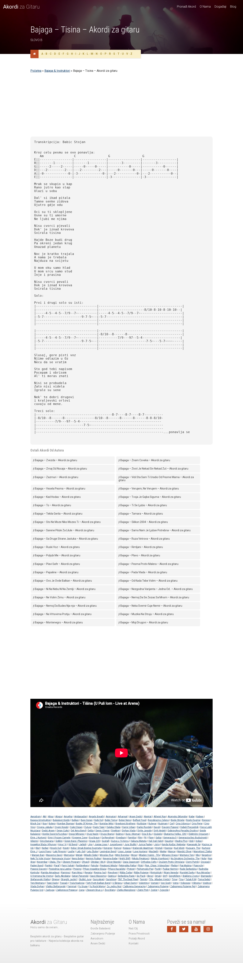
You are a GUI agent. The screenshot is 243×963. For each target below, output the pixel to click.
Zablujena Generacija (134, 886)
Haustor (169, 841)
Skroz (150, 876)
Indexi (199, 841)
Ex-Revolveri (108, 837)
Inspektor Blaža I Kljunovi (43, 844)
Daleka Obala (113, 827)
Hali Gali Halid (155, 841)
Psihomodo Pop (145, 869)
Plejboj (174, 865)
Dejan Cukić (63, 830)
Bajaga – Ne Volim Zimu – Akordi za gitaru (59, 597)
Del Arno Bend (78, 830)
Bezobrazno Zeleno (158, 820)
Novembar (42, 862)
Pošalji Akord (137, 938)
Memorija (69, 855)
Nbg (198, 855)
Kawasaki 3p (193, 844)
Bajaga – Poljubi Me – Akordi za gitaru (57, 555)
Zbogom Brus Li (94, 890)
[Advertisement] (121, 107)
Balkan (75, 820)
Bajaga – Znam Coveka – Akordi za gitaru (145, 460)
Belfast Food (139, 820)
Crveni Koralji (61, 827)
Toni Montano (37, 883)
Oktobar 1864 (98, 862)
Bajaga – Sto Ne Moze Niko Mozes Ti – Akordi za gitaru (67, 521)
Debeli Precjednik (189, 827)
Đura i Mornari (132, 834)
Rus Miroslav (203, 872)
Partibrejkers (82, 865)
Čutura (87, 827)
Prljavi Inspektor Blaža (94, 869)
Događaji (220, 6)
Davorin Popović (170, 827)
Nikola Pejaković (140, 858)
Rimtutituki (156, 872)
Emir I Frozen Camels (59, 837)
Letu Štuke (92, 851)
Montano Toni (187, 855)
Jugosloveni (116, 844)
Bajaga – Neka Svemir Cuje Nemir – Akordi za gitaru (151, 605)
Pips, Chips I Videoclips (157, 865)
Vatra (175, 883)
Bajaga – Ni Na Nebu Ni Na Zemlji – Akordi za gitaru (64, 589)
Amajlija (68, 816)
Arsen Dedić (135, 816)
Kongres (107, 848)
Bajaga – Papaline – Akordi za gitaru (56, 572)
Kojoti (66, 848)
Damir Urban (128, 827)
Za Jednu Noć (114, 886)
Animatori (111, 816)
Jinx (90, 844)
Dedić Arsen (48, 830)
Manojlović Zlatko (202, 851)
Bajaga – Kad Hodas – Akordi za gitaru (57, 496)
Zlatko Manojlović (126, 890)
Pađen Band (36, 865)
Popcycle (198, 865)
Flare (151, 837)
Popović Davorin (38, 869)
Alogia (58, 816)
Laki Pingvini (59, 851)
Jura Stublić (130, 844)
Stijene (55, 879)
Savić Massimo (98, 876)
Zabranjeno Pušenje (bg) (183, 886)
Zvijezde (164, 890)
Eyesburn (121, 837)
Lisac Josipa (124, 851)
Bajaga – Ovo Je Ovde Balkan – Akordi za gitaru (63, 580)
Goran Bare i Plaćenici (75, 841)
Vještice (207, 883)
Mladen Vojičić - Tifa (149, 855)
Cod (172, 823)
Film (140, 837)
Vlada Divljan (37, 886)
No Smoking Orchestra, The (185, 858)
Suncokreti (98, 879)
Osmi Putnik (192, 862)
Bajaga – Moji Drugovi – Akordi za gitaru (144, 622)
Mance (171, 851)
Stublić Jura (85, 879)
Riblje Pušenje (141, 872)
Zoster (154, 890)
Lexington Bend (108, 851)
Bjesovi (206, 820)
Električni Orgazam (198, 834)
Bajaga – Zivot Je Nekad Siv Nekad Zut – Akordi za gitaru (154, 468)
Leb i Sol (81, 851)
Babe (191, 816)
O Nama (205, 6)
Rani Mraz (77, 872)
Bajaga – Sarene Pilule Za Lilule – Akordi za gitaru (64, 530)
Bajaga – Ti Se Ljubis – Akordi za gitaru (143, 505)
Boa (45, 823)
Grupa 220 (94, 841)
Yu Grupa (83, 886)
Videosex (185, 883)
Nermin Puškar (93, 858)
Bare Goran (86, 820)
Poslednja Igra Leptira (60, 869)
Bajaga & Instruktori (57, 71)
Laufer (71, 851)
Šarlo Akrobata (62, 876)
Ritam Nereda (171, 872)
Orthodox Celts (149, 862)
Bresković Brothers (125, 823)
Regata (88, 872)
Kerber (45, 848)
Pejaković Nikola (108, 865)
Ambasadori (80, 816)
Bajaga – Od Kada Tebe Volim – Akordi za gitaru (149, 580)
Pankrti (48, 865)
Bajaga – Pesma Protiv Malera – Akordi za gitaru (149, 563)
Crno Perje (197, 823)
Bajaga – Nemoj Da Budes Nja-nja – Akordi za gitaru (65, 605)
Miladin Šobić (91, 855)
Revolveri (113, 872)
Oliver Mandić (114, 862)
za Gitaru (21, 7)
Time (174, 879)
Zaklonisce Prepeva (66, 890)
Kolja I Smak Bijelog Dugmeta (86, 848)
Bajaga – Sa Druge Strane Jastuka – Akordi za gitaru (66, 538)
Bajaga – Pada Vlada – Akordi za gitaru (143, 572)
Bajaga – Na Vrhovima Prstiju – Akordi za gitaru (63, 614)
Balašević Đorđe (61, 820)
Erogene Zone (79, 837)
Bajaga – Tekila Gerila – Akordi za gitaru (58, 513)
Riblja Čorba (126, 872)
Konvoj (117, 848)
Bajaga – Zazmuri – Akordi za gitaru (56, 477)
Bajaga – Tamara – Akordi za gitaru (141, 513)
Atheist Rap (160, 816)
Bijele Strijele (177, 820)
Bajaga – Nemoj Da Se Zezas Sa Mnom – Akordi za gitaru (154, 597)
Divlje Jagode (144, 830)
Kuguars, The (193, 848)
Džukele (158, 834)
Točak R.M (190, 879)
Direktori (115, 830)
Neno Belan (78, 858)
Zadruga (49, 890)
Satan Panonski (80, 876)
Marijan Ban (38, 855)
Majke (163, 851)
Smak (158, 876)
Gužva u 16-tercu (120, 841)
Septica (112, 876)
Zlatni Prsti (143, 890)
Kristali (159, 848)
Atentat (148, 816)
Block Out (35, 823)
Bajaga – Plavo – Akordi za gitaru (140, 555)
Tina (181, 879)
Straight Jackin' (69, 879)
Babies (200, 816)
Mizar (134, 855)
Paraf (57, 865)
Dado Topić (99, 827)
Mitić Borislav (122, 855)
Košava (127, 848)
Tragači (64, 883)
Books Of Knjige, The (87, 823)
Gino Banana (47, 841)
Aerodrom (35, 816)
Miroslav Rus (106, 855)
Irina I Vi (62, 844)
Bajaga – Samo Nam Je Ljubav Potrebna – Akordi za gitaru (155, 530)
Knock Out (55, 848)
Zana (81, 890)
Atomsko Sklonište (177, 816)
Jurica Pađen (145, 844)
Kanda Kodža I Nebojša (173, 844)
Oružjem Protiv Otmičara (171, 862)
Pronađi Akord (186, 6)
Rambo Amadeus (50, 872)
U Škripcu (117, 883)
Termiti (143, 879)
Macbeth (153, 851)
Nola (203, 858)
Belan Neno (125, 820)
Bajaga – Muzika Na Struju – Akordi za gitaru (147, 614)
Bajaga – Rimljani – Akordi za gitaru (141, 547)
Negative (206, 855)
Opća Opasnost (131, 862)
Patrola (94, 865)
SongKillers (175, 876)
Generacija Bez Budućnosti (192, 837)
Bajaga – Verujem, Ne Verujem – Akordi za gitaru (149, 488)
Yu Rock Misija (97, 886)
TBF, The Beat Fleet (128, 879)
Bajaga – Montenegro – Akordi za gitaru (58, 622)
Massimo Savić (54, 855)
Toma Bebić (204, 879)
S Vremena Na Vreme (41, 876)
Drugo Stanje (107, 834)
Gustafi (105, 841)
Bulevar (152, 823)
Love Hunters (140, 851)
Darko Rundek (144, 827)
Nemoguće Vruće (61, 858)
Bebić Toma (111, 820)
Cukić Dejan (76, 827)
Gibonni (34, 841)
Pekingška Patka (127, 865)
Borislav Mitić (106, 823)
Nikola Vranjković (160, 858)
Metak (79, 855)
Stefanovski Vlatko (40, 879)
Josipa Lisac (101, 844)
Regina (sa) (100, 872)
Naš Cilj (133, 928)
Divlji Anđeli (160, 830)
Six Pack (140, 876)
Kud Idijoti (179, 848)
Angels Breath (96, 816)
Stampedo (206, 876)
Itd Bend (73, 844)
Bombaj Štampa (65, 823)
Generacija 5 (170, 837)
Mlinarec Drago (170, 855)
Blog (233, 6)
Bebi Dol (98, 820)
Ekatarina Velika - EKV (175, 834)
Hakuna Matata (139, 841)
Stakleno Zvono (190, 876)
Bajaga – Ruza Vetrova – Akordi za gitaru (145, 538)
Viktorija (196, 883)
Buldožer (142, 823)
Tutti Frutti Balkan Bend (98, 883)
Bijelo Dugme (193, 820)
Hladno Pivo (181, 841)
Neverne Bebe (110, 858)
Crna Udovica (183, 823)
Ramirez (65, 872)
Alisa (50, 816)
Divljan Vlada (129, 830)
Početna (35, 71)
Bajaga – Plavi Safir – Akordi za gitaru (57, 563)
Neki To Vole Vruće (40, 858)
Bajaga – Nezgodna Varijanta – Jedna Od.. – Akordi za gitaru (156, 589)
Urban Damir (130, 883)
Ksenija (168, 848)
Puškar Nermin (170, 869)
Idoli (191, 841)
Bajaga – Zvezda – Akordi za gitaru (55, 460)
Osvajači (205, 862)
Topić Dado (52, 883)
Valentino (144, 883)
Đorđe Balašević (101, 928)
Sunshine (111, 879)
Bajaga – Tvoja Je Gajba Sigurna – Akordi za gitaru (150, 496)
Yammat (71, 886)
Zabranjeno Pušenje (158, 886)
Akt (44, 816)
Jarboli (82, 844)
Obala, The (55, 862)
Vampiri (155, 883)
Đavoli (157, 827)
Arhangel (122, 816)
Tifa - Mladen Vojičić (159, 879)
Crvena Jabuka (45, 827)
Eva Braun (94, 837)
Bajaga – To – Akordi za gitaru (52, 505)
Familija (132, 837)
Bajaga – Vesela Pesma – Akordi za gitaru (59, 488)
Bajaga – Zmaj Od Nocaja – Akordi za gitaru (60, 468)
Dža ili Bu (147, 834)
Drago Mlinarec (77, 834)
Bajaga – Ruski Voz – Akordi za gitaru (57, 547)
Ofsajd (85, 862)
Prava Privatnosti (139, 933)
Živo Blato (110, 890)
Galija (158, 837)
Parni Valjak (68, 865)
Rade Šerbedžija (188, 869)
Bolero (52, 823)
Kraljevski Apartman (143, 848)
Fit (145, 837)
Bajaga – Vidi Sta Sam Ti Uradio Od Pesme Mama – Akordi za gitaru (156, 479)
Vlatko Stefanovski (55, 886)
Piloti (140, 865)
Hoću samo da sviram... (44, 927)
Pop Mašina (186, 865)
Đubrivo (120, 834)
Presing (77, 869)
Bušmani (163, 823)
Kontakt (133, 943)
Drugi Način (93, 834)
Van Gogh (166, 883)
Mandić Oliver (184, 851)
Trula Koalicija (76, 883)
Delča (91, 830)
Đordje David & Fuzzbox (54, 834)
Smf (165, 876)
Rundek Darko (187, 872)
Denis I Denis (102, 830)
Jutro (157, 844)
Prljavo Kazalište (116, 869)
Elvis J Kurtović (38, 837)
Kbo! (38, 848)
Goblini (58, 841)
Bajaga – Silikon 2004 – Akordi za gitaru (144, 521)
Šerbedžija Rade (126, 876)
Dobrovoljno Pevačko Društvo (183, 830)
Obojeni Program (71, 862)
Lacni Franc (45, 851)
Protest (131, 869)
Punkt (158, 869)
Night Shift (124, 858)
